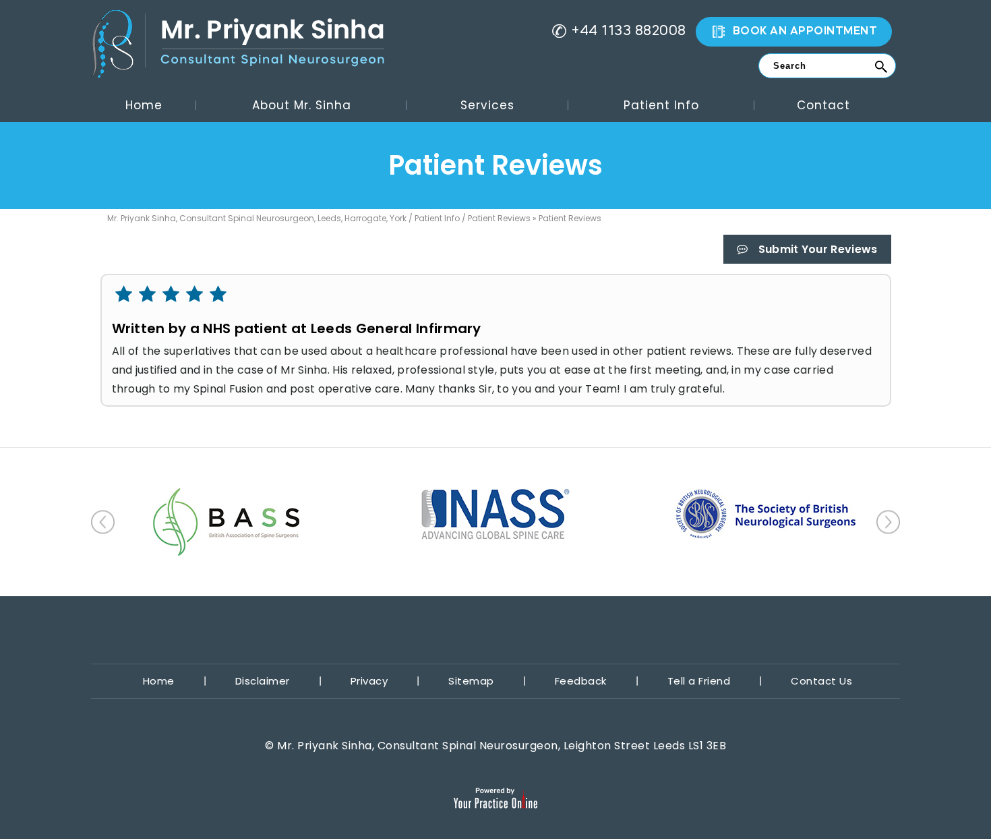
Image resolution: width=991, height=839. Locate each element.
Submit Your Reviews (818, 249)
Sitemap (471, 681)
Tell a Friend (699, 681)
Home (143, 105)
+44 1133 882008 (629, 31)
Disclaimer (262, 681)
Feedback (581, 681)
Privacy (369, 681)
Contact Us (821, 681)
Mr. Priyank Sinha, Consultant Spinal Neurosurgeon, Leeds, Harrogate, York (257, 218)
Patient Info (437, 218)
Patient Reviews (499, 218)
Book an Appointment (805, 31)
